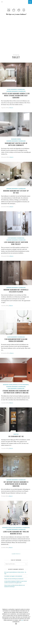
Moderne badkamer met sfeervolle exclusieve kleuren (16, 291)
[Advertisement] (16, 36)
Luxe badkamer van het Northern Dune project (16, 243)
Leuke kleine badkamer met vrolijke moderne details (16, 533)
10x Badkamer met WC (16, 436)
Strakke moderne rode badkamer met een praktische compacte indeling (16, 392)
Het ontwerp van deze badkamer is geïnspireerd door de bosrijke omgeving (16, 484)
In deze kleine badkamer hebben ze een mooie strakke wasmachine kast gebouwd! (16, 96)
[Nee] (30, 616)
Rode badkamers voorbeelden (16, 388)
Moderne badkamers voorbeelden (16, 91)
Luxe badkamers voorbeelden (16, 238)
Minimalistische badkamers (21, 384)
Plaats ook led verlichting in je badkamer (13, 578)
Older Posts (16, 553)
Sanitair (16, 434)
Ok (16, 623)
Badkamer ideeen (16, 139)
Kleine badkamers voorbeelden (16, 89)
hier (22, 620)
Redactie (11, 107)
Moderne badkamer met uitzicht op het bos (16, 192)
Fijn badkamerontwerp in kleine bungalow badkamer (16, 340)
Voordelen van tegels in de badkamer (13, 576)
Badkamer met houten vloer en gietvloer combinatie (16, 144)
